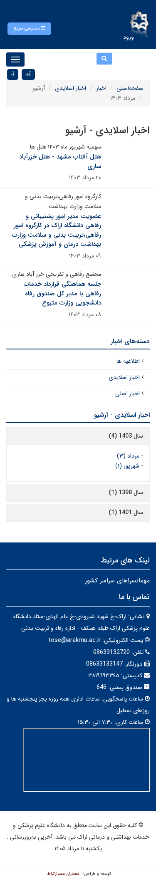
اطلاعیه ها (128, 361)
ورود (128, 37)
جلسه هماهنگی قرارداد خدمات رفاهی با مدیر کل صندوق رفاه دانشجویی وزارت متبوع (62, 293)
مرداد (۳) (128, 456)
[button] (29, 28)
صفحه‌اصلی (130, 88)
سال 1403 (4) (126, 436)
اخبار (101, 88)
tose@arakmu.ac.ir (74, 640)
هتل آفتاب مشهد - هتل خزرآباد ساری (60, 161)
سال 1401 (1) (126, 512)
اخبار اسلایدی (70, 88)
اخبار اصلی (127, 393)
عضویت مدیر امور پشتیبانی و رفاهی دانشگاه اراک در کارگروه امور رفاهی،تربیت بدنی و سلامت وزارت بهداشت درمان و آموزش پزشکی (56, 230)
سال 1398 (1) (126, 492)
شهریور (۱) (127, 465)
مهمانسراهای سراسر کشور (117, 581)
